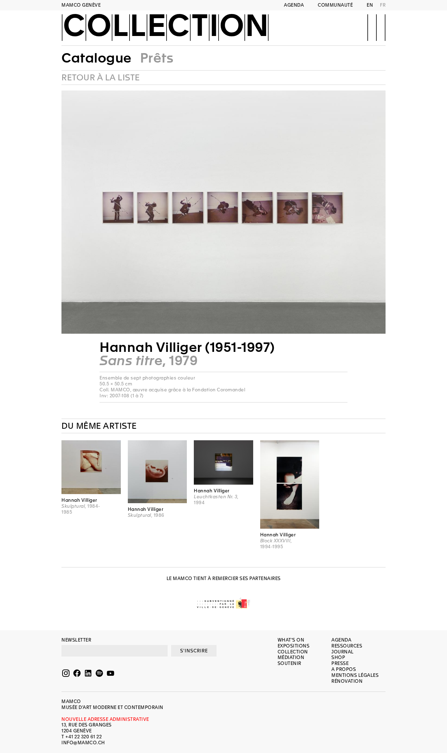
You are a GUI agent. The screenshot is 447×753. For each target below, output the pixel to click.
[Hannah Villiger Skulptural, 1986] (157, 471)
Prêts (157, 58)
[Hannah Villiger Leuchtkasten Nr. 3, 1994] (223, 462)
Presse (340, 663)
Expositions (294, 646)
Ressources (346, 646)
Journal (342, 651)
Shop (338, 657)
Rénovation (346, 681)
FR (383, 5)
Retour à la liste (100, 77)
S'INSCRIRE (194, 650)
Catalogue (96, 58)
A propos (343, 669)
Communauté (335, 5)
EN (370, 5)
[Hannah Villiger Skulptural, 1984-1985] (91, 467)
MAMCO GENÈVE (81, 5)
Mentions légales (355, 675)
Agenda (294, 5)
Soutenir (289, 663)
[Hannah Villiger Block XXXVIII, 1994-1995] (290, 484)
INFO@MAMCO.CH (83, 742)
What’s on (291, 640)
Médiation (291, 657)
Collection (165, 27)
